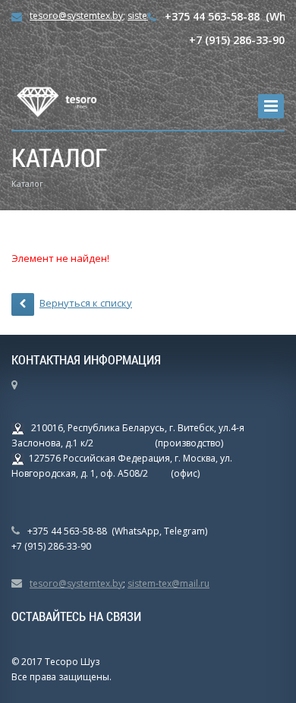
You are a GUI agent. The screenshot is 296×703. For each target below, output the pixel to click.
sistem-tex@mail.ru (168, 583)
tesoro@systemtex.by (76, 15)
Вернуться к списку (85, 303)
